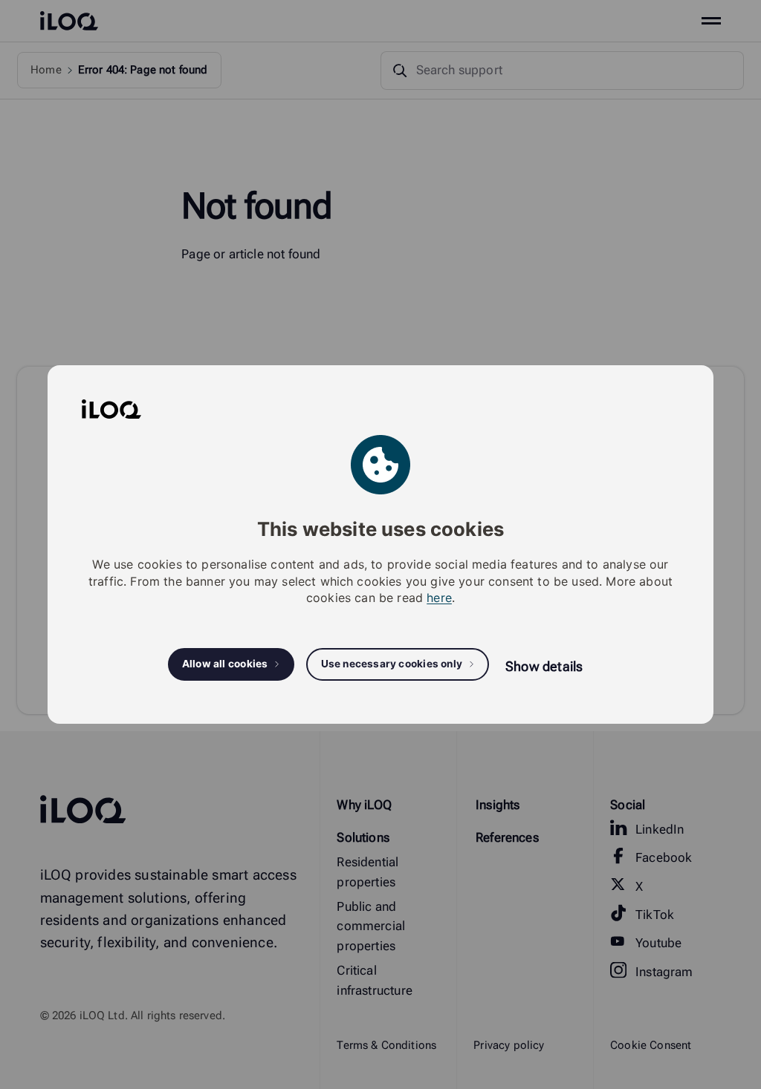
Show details (544, 666)
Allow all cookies (225, 664)
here (439, 597)
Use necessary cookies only (392, 664)
